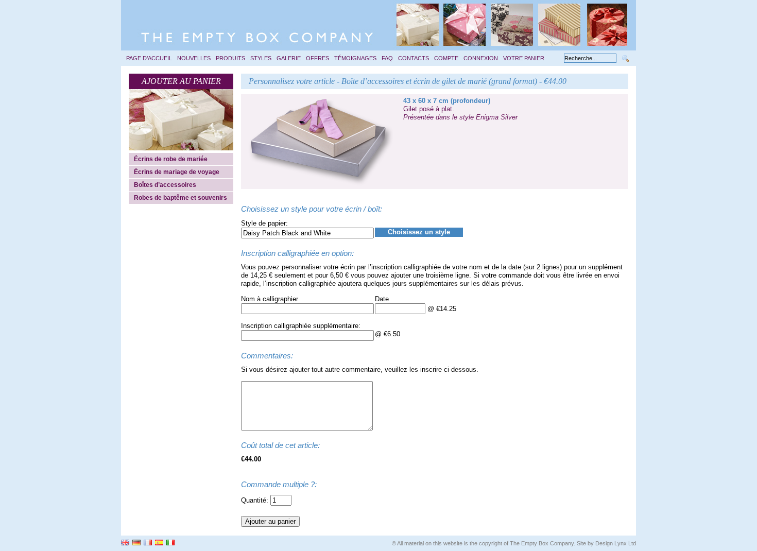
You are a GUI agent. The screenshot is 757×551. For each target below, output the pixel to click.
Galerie (289, 58)
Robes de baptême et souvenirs (180, 197)
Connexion (480, 58)
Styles (260, 58)
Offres (317, 58)
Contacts (413, 58)
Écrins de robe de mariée (171, 159)
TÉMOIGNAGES (355, 58)
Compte (446, 58)
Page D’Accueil (149, 58)
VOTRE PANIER (523, 58)
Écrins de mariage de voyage (176, 172)
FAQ (387, 58)
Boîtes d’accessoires (165, 184)
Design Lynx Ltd (615, 543)
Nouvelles (194, 58)
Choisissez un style (419, 232)
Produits (230, 58)
